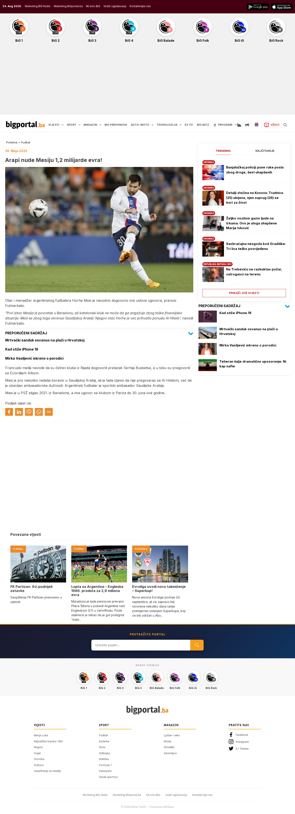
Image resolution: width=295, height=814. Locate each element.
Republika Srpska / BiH (48, 741)
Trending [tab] (223, 150)
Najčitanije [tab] (264, 150)
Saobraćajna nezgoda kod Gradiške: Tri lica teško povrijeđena (256, 246)
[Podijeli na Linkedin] (19, 412)
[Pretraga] (285, 125)
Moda (167, 741)
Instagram (242, 742)
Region (38, 747)
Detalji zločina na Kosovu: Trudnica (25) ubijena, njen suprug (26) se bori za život (254, 198)
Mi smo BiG (93, 6)
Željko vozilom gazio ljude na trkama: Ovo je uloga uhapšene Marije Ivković (251, 223)
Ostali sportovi (108, 777)
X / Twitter (242, 749)
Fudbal (25, 142)
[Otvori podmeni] (63, 124)
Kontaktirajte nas (140, 6)
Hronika (39, 759)
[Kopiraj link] (49, 412)
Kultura (38, 765)
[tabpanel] (244, 227)
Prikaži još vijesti (244, 293)
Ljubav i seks (172, 735)
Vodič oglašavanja (114, 6)
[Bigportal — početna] (25, 125)
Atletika (104, 759)
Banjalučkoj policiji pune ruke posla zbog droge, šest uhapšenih (255, 169)
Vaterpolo (105, 771)
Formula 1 (105, 765)
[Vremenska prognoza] (239, 125)
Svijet (37, 753)
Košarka (104, 741)
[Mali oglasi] (247, 125)
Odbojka (104, 753)
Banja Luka (41, 735)
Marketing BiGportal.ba (68, 6)
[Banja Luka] (256, 124)
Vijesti (39, 725)
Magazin (171, 725)
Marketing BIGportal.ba (127, 795)
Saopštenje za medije (47, 771)
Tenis (102, 747)
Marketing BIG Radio (38, 6)
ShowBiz (169, 747)
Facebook (242, 735)
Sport (104, 725)
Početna (11, 142)
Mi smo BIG (153, 795)
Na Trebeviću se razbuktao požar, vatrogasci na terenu (254, 271)
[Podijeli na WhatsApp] (39, 412)
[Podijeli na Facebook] (9, 412)
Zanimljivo (170, 753)
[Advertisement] (147, 81)
